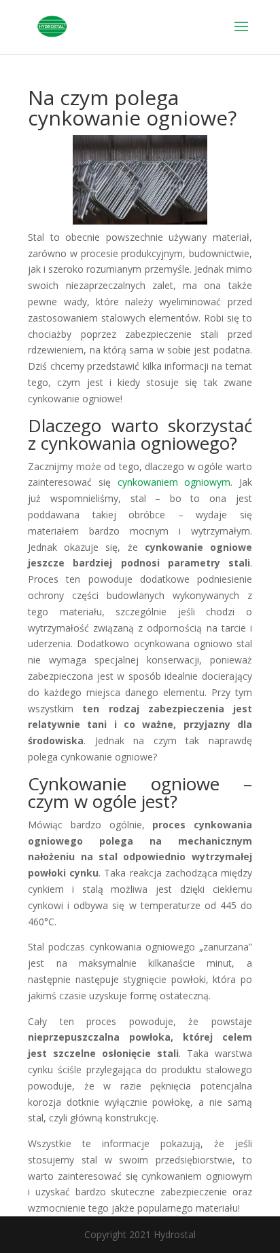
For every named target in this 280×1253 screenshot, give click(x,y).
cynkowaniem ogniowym (174, 482)
